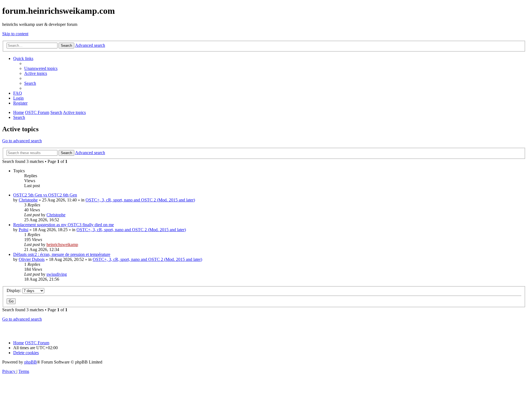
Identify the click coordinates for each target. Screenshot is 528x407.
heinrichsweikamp (62, 244)
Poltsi (23, 229)
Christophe (28, 200)
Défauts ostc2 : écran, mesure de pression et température (61, 254)
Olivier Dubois (32, 259)
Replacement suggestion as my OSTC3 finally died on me (63, 224)
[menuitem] (40, 68)
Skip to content (15, 33)
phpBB (30, 362)
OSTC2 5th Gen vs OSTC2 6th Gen (45, 195)
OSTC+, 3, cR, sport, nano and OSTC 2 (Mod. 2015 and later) (140, 200)
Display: (14, 290)
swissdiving (56, 274)
